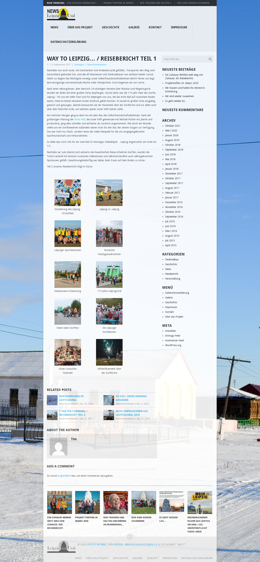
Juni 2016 (170, 226)
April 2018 (171, 164)
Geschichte (110, 27)
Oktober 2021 (172, 125)
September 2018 (174, 149)
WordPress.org (173, 345)
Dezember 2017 (174, 173)
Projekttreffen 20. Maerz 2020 (181, 83)
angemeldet (64, 475)
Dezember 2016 (174, 202)
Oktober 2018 (172, 144)
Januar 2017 (171, 197)
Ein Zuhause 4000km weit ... (83, 3)
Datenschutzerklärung (68, 42)
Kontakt (155, 27)
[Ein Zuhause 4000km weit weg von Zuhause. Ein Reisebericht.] (59, 502)
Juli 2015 (170, 240)
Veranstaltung (172, 278)
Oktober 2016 (172, 211)
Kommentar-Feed (174, 340)
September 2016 (174, 216)
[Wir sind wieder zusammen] (143, 502)
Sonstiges (79, 64)
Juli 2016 (170, 221)
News (54, 27)
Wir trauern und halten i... (156, 3)
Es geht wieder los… (176, 101)
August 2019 (172, 140)
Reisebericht (171, 273)
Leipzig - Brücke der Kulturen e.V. (135, 544)
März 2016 (171, 231)
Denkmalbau (172, 259)
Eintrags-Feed (172, 335)
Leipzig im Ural (96, 544)
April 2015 (171, 245)
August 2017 (172, 188)
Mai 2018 (170, 159)
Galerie (134, 27)
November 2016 (174, 207)
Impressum (179, 27)
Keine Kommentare (96, 64)
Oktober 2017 (172, 178)
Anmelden (170, 330)
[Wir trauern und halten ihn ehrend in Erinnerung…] (115, 502)
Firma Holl (79, 119)
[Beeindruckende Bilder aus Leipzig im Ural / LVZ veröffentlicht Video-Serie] (199, 502)
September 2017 (174, 183)
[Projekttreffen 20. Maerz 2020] (87, 502)
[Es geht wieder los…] (171, 502)
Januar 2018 (171, 168)
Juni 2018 (170, 154)
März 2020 (171, 130)
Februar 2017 (172, 192)
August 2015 (172, 235)
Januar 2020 (171, 135)
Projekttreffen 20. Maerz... (119, 3)
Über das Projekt (80, 27)
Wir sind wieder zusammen (193, 3)
